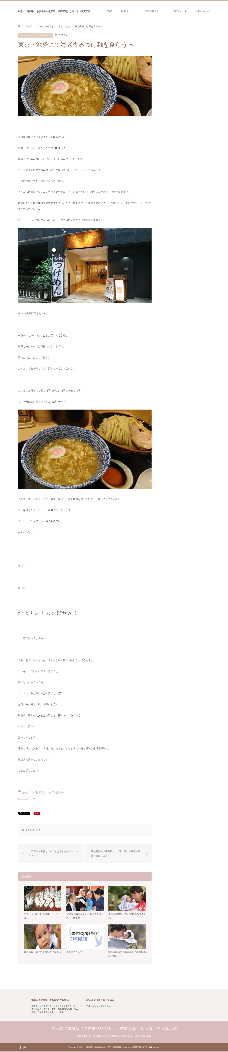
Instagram (25, 1047)
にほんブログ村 (27, 798)
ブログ (27, 35)
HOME (108, 11)
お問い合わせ (203, 11)
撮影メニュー (128, 11)
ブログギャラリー (154, 11)
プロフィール (180, 11)
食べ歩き (44, 35)
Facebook (20, 1047)
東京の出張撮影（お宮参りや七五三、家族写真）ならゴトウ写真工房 (54, 11)
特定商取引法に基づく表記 (98, 1006)
